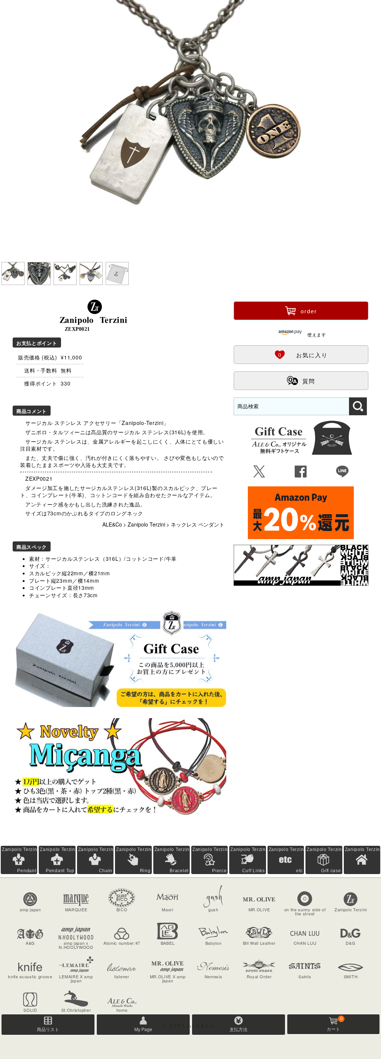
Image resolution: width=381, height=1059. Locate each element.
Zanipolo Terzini (146, 524)
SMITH (351, 976)
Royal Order (259, 976)
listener (121, 976)
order (301, 310)
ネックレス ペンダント (197, 524)
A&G (30, 943)
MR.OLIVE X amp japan (168, 978)
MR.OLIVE (259, 909)
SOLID (30, 1010)
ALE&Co (112, 524)
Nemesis (213, 976)
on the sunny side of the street (305, 911)
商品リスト (48, 1029)
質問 (301, 380)
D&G (350, 943)
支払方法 (238, 1029)
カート (335, 1024)
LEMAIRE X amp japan (76, 978)
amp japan (30, 909)
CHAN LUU (305, 943)
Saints (304, 976)
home (122, 1010)
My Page (143, 1029)
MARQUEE (76, 909)
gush (213, 909)
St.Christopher (76, 1010)
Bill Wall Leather (259, 943)
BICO (122, 909)
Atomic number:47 (121, 943)
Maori (167, 909)
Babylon (213, 943)
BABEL (168, 943)
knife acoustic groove (30, 976)
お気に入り (301, 354)
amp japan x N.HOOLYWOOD (76, 945)
